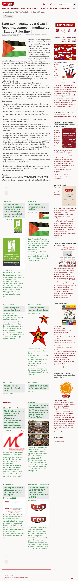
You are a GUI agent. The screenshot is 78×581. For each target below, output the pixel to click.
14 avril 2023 (13, 388)
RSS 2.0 (12, 577)
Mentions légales (19, 577)
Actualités (8, 34)
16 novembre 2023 (38, 339)
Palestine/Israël (59, 441)
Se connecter (7, 578)
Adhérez (57, 37)
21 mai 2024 (13, 249)
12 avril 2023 (38, 387)
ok (74, 4)
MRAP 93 (7, 403)
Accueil (3, 34)
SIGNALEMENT (65, 25)
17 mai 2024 (38, 231)
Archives (8, 16)
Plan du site (7, 577)
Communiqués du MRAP (18, 34)
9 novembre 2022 (14, 511)
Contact (26, 577)
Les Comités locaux (63, 39)
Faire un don (69, 39)
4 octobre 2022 (38, 516)
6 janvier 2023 (38, 436)
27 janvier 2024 (13, 322)
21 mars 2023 (14, 442)
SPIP (72, 578)
